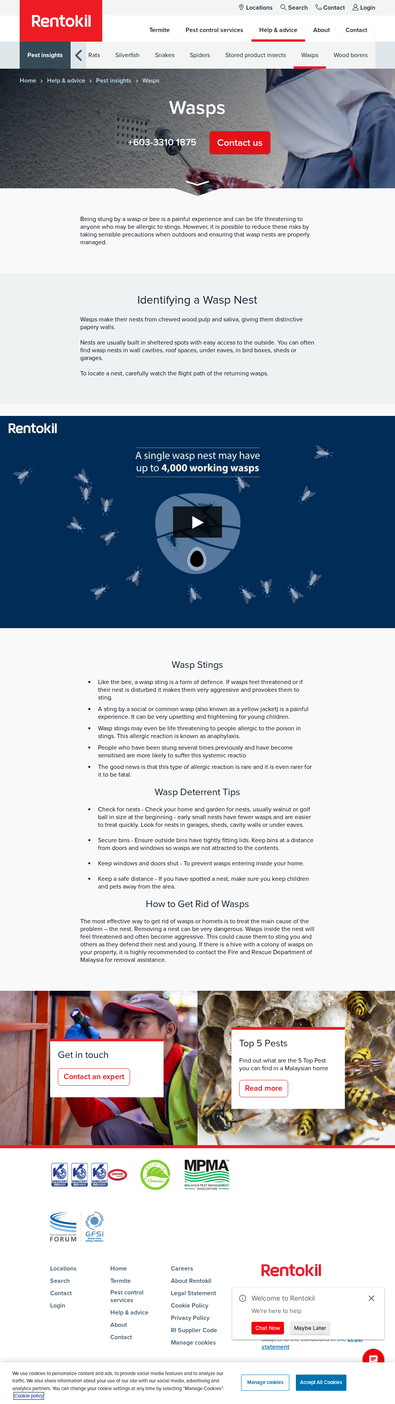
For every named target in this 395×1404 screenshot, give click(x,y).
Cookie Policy (189, 1305)
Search (298, 8)
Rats (94, 55)
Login (367, 8)
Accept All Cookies (321, 1382)
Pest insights (45, 55)
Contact (334, 8)
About (118, 1325)
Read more (263, 1088)
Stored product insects (255, 55)
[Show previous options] (78, 55)
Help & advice (66, 80)
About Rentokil (191, 1281)
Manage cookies (193, 1343)
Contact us (240, 143)
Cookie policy (28, 1396)
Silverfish (127, 55)
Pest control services (126, 1296)
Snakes (164, 55)
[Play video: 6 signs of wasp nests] (197, 522)
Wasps (309, 55)
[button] (197, 184)
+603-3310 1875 (162, 142)
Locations (259, 8)
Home (28, 80)
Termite (120, 1281)
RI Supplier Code (194, 1330)
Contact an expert (94, 1076)
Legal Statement (193, 1293)
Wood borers (351, 55)
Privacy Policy (190, 1318)
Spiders (200, 55)
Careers (182, 1268)
